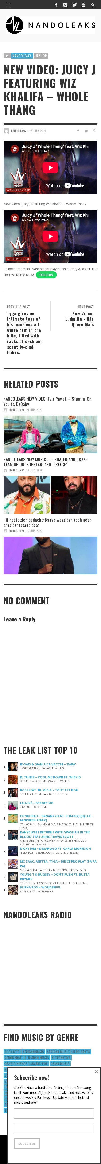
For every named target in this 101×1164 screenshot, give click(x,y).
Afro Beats (81, 1051)
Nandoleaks (22, 55)
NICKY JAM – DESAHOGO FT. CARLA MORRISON (55, 848)
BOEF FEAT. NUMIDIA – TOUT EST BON (49, 790)
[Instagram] (65, 4)
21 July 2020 (35, 410)
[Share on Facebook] (78, 130)
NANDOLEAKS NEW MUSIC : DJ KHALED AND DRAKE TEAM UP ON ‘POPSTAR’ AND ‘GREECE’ (45, 461)
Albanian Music (37, 1057)
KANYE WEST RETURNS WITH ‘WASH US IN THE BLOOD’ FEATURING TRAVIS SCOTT (55, 834)
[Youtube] (83, 4)
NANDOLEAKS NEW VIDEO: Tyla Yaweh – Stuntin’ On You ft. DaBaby (48, 401)
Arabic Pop (39, 1063)
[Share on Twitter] (86, 130)
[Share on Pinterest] (94, 130)
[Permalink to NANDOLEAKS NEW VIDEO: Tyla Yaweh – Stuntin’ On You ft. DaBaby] (50, 434)
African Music (58, 1051)
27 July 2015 (38, 130)
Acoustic (12, 1051)
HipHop (41, 55)
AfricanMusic (33, 1051)
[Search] (9, 4)
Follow (46, 274)
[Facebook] (56, 4)
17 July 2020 (35, 470)
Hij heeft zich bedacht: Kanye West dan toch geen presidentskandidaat (48, 522)
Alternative (61, 1057)
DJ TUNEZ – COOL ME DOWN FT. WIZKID (50, 777)
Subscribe (27, 1143)
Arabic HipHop (16, 1063)
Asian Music (60, 1063)
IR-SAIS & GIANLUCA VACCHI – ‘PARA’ (48, 764)
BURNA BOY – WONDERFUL (40, 887)
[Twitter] (74, 4)
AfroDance (13, 1057)
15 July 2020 (35, 531)
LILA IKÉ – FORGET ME (36, 803)
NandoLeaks (17, 410)
